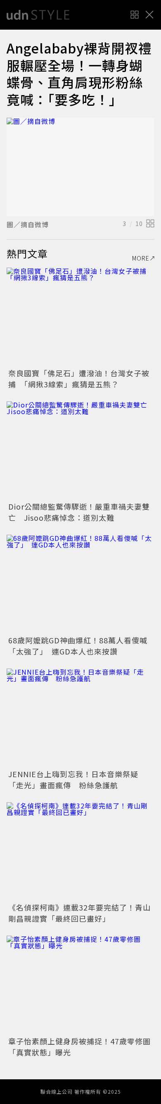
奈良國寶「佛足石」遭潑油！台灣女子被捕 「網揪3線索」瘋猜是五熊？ (78, 378)
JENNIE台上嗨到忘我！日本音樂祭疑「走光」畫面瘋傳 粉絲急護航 (73, 779)
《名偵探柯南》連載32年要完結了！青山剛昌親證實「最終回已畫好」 (79, 913)
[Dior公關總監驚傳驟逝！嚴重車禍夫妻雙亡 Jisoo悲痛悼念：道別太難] (80, 450)
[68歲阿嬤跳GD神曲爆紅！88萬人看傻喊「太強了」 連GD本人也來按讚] (80, 584)
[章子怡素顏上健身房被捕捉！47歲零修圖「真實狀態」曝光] (80, 985)
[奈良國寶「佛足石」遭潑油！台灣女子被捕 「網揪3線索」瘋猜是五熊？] (80, 317)
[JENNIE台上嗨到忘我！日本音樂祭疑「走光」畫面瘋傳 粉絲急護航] (80, 717)
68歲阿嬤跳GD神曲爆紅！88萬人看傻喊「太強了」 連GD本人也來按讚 (77, 646)
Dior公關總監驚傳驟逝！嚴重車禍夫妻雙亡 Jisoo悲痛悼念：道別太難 (79, 512)
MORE (140, 258)
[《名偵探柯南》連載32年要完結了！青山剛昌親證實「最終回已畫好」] (80, 851)
